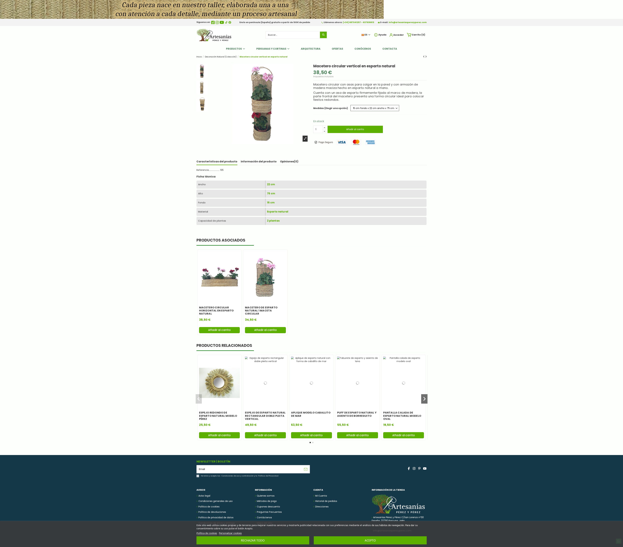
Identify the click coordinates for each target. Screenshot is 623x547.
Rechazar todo (253, 540)
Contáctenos (264, 517)
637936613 (368, 22)
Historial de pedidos (326, 501)
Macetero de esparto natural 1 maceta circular (261, 311)
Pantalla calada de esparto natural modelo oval (402, 416)
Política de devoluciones (212, 512)
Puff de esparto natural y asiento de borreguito (357, 414)
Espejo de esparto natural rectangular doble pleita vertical (265, 416)
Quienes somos (266, 495)
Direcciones (322, 506)
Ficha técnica (206, 176)
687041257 (355, 22)
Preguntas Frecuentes (269, 512)
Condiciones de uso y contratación (237, 475)
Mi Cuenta (321, 495)
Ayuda (382, 34)
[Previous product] (424, 56)
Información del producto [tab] (259, 161)
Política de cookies (209, 506)
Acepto (370, 540)
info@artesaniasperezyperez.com (408, 22)
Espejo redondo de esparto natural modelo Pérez (218, 416)
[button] (310, 442)
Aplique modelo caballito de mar (310, 414)
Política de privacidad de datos (215, 517)
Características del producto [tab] (216, 161)
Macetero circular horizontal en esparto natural (216, 311)
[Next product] (426, 56)
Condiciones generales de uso (215, 501)
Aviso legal (204, 495)
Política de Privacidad (268, 475)
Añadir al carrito (355, 129)
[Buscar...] (323, 35)
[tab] (289, 162)
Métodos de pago (267, 501)
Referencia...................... (208, 170)
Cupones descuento (268, 506)
